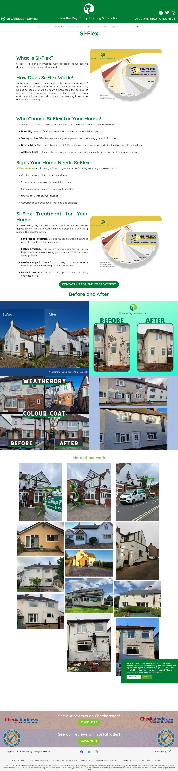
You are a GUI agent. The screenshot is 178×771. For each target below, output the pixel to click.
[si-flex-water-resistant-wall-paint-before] (89, 643)
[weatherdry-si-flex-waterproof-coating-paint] (89, 492)
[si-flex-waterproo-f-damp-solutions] (137, 492)
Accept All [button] (146, 677)
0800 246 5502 (146, 19)
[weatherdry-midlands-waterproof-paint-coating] (137, 551)
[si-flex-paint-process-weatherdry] (40, 684)
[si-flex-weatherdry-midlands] (40, 539)
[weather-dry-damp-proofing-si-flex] (40, 492)
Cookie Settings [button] (133, 677)
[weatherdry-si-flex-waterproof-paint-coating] (40, 611)
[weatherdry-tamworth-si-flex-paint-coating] (89, 563)
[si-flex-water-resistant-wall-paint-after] (137, 647)
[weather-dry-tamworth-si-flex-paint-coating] (89, 535)
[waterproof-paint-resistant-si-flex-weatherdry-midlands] (137, 599)
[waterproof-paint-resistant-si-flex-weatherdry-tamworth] (89, 595)
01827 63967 (168, 19)
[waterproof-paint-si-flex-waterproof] (40, 574)
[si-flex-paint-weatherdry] (40, 647)
